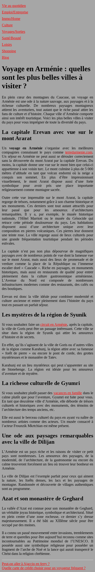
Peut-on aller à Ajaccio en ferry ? (26, 564)
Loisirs (7, 44)
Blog (5, 57)
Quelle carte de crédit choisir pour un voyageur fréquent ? (44, 568)
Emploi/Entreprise (15, 12)
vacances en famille (67, 393)
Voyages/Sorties (13, 32)
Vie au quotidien (14, 6)
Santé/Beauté (11, 38)
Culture (7, 25)
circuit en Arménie (53, 324)
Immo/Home (11, 19)
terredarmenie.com (78, 152)
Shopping (9, 51)
